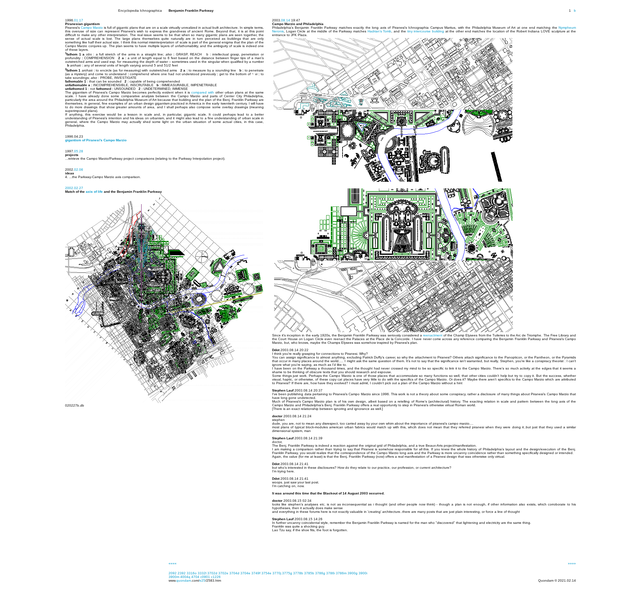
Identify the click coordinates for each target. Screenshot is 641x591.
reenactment (432, 335)
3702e (223, 573)
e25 (202, 580)
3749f (255, 573)
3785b (309, 573)
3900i (363, 573)
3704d (234, 573)
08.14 (285, 20)
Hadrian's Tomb (380, 31)
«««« (173, 563)
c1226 (216, 577)
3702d (212, 573)
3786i (330, 573)
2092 (173, 573)
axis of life (94, 191)
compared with (202, 92)
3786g (320, 573)
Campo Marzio (92, 27)
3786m (341, 573)
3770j (276, 573)
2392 (182, 573)
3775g (287, 573)
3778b (298, 573)
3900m (174, 577)
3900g (353, 573)
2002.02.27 (74, 188)
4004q (185, 577)
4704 (195, 577)
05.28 (78, 151)
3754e (266, 573)
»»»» (572, 563)
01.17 (78, 20)
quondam (183, 580)
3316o (192, 573)
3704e (245, 573)
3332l (202, 573)
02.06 (78, 169)
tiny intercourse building (425, 31)
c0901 (205, 577)
